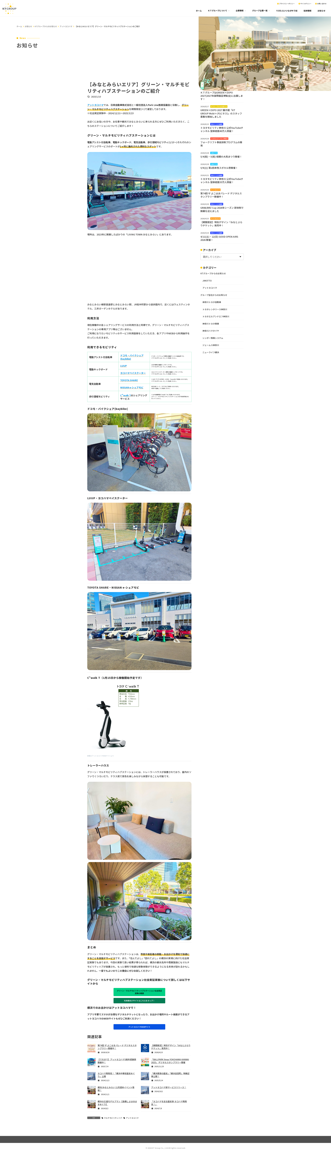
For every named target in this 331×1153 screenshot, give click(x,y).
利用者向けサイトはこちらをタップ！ (139, 1000)
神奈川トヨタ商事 (210, 323)
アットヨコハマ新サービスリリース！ (168, 1087)
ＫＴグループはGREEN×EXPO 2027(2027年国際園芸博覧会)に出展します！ (221, 95)
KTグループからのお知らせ (219, 106)
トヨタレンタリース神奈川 (214, 309)
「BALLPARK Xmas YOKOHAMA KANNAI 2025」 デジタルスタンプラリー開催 (170, 1061)
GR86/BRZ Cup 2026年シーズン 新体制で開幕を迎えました (222, 209)
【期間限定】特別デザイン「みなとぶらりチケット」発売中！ (221, 223)
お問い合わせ (321, 3)
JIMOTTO (214, 153)
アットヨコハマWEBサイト (139, 1027)
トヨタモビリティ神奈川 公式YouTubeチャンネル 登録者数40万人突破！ (221, 129)
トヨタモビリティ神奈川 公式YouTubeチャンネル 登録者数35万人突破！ (221, 180)
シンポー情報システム (212, 338)
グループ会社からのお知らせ (213, 295)
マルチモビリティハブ (113, 1118)
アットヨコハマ (132, 1118)
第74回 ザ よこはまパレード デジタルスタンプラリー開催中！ (221, 195)
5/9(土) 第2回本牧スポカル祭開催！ (219, 167)
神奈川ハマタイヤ (210, 330)
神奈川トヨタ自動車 (217, 124)
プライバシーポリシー (287, 3)
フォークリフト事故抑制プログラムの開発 (221, 143)
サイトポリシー (305, 3)
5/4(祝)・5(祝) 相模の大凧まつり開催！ (221, 156)
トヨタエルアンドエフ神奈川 (219, 138)
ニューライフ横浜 (210, 352)
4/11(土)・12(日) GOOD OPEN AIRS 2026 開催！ (219, 238)
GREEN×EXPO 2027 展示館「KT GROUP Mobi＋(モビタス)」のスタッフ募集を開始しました (221, 113)
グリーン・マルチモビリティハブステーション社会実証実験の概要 (139, 992)
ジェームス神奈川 (210, 345)
